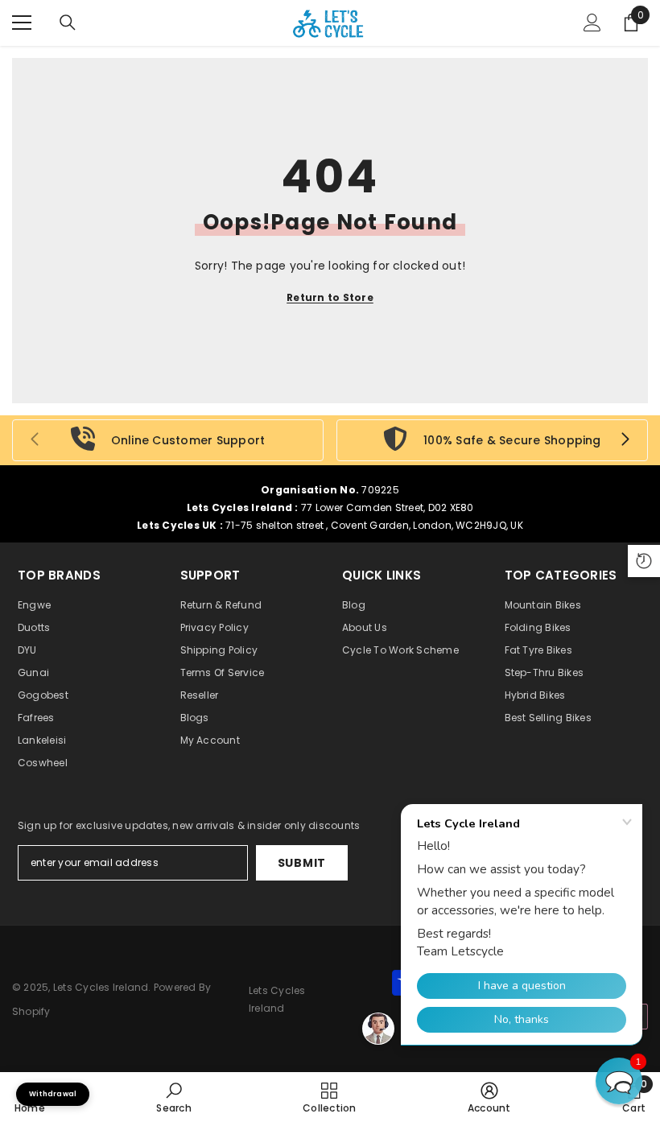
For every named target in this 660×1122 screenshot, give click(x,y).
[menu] (21, 22)
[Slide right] (624, 440)
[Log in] (592, 22)
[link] (168, 440)
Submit (302, 863)
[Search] (67, 22)
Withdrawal (52, 1094)
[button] (619, 1081)
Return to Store (330, 297)
